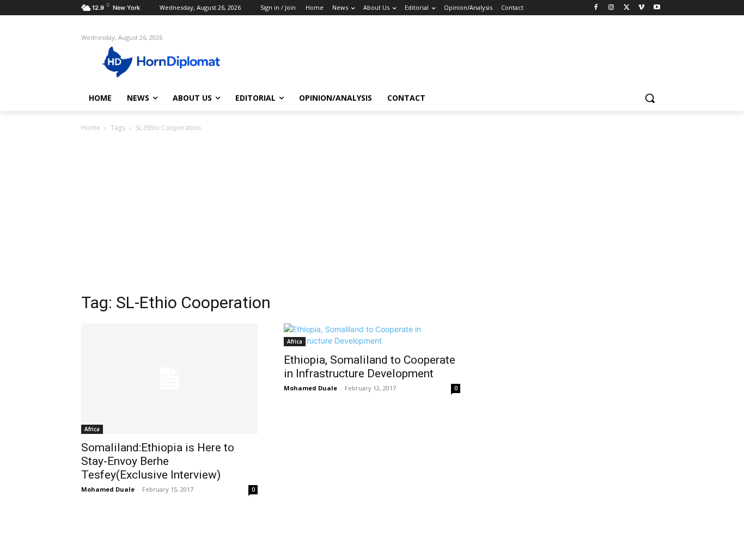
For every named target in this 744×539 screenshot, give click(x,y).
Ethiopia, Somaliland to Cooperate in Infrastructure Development (369, 366)
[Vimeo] (641, 8)
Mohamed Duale (108, 489)
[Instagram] (611, 8)
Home (90, 127)
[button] (650, 98)
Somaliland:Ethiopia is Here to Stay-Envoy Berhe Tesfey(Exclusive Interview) (157, 461)
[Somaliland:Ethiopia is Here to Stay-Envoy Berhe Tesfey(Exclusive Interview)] (169, 378)
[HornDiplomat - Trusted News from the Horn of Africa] (168, 61)
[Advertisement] (372, 215)
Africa (92, 429)
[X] (626, 8)
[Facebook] (596, 8)
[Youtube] (656, 8)
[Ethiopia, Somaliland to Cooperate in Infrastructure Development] (372, 334)
